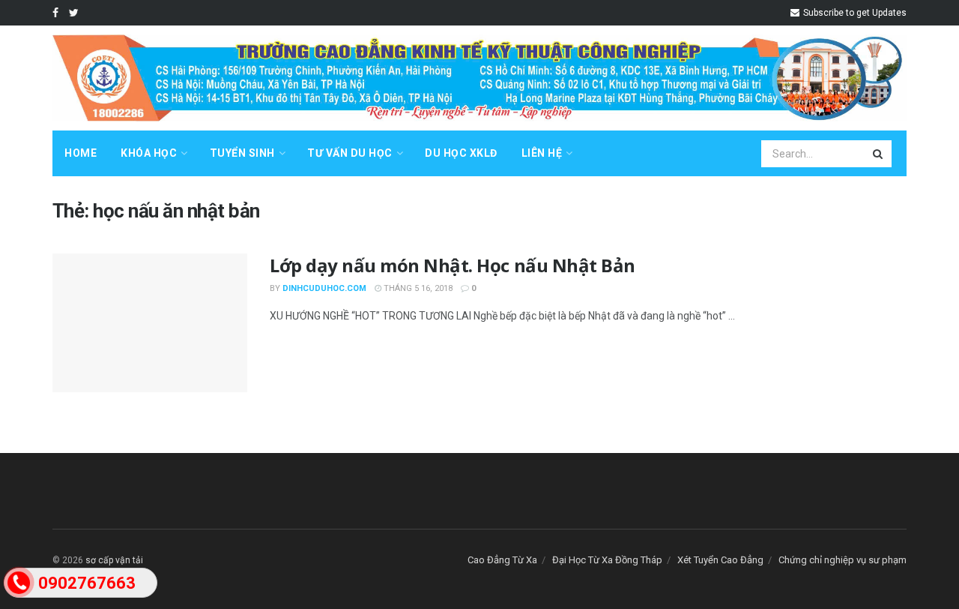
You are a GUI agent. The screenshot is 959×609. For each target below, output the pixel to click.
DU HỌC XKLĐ (461, 153)
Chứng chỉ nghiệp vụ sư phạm (842, 560)
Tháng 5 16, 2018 (417, 288)
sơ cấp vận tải (114, 560)
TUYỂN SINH (242, 153)
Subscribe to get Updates (854, 13)
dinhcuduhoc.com (324, 288)
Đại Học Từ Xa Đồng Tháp (607, 560)
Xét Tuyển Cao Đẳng (720, 560)
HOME (80, 153)
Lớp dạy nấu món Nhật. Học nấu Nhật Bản (452, 265)
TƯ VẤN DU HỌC (350, 153)
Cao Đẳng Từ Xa (502, 560)
